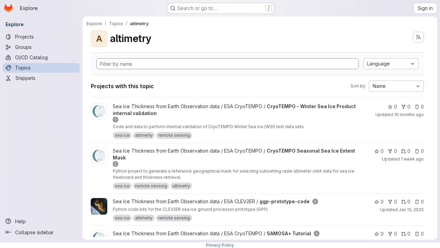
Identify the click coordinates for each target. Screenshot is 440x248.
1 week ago (412, 159)
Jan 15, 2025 (411, 209)
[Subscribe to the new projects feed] (418, 37)
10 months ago (409, 114)
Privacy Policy (220, 245)
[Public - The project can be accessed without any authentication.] (115, 119)
